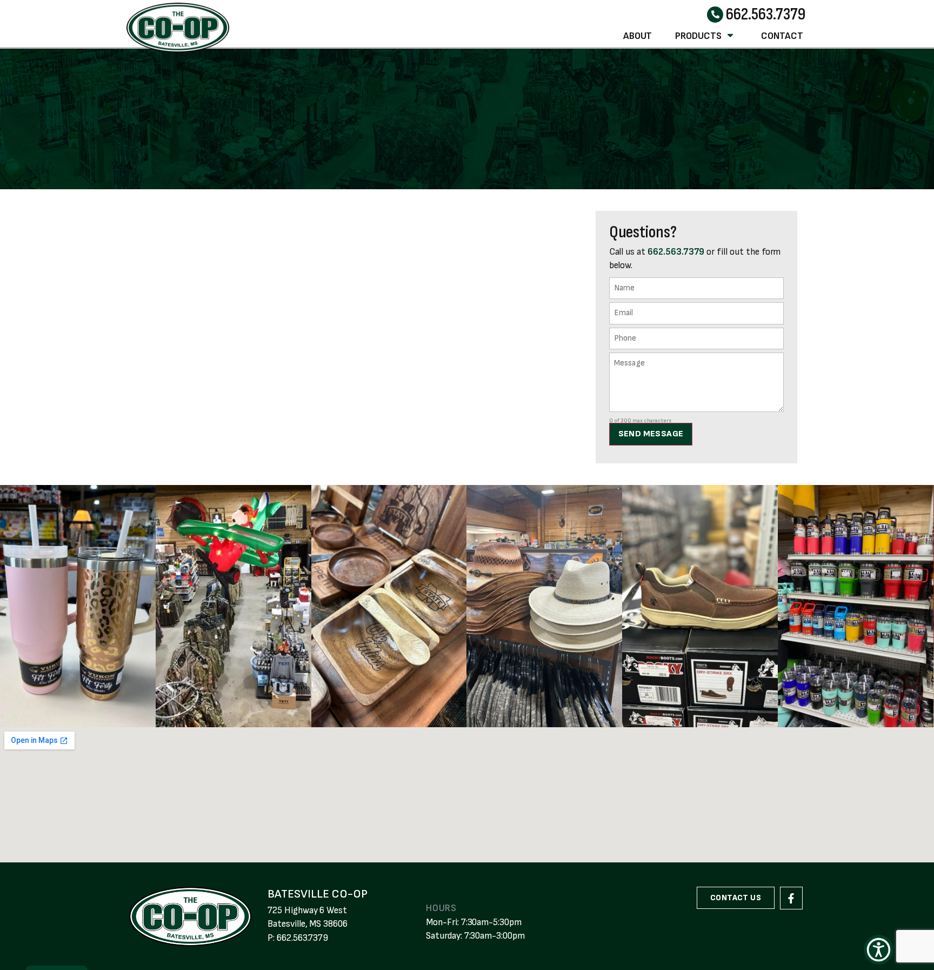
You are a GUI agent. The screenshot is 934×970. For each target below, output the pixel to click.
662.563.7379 (765, 14)
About (637, 36)
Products (698, 36)
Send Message (651, 434)
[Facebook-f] (791, 898)
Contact (782, 36)
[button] (878, 950)
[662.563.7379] (715, 14)
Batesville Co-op (318, 894)
